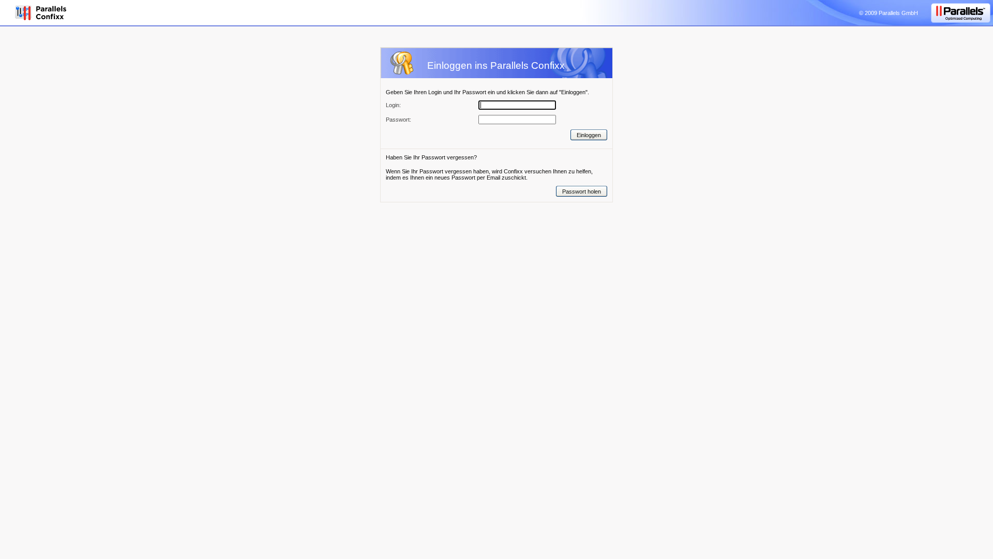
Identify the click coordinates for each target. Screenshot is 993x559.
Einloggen (589, 135)
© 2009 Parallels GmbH (888, 13)
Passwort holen (581, 191)
